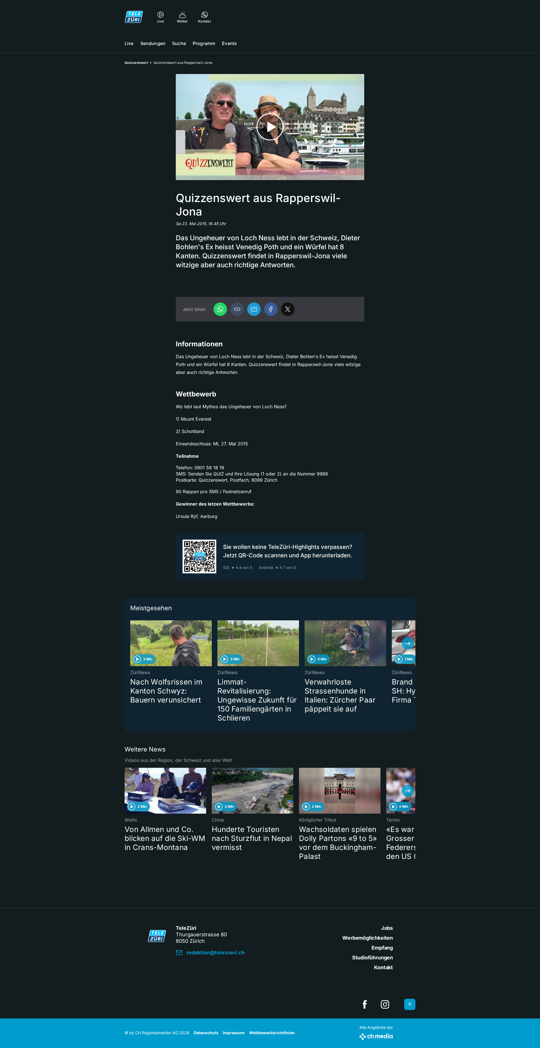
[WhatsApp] (220, 309)
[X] (287, 309)
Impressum (234, 1032)
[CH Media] (376, 1035)
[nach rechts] (408, 643)
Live (129, 43)
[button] (237, 309)
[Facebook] (271, 309)
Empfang (382, 948)
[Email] (254, 309)
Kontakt (383, 967)
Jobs (387, 928)
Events (229, 43)
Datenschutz (206, 1032)
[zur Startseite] (134, 17)
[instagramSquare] (385, 1004)
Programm (204, 43)
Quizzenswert (136, 62)
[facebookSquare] (364, 1004)
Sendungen (152, 43)
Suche (179, 43)
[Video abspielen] (270, 127)
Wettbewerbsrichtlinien (272, 1032)
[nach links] (132, 643)
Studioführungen (372, 958)
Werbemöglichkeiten (367, 938)
